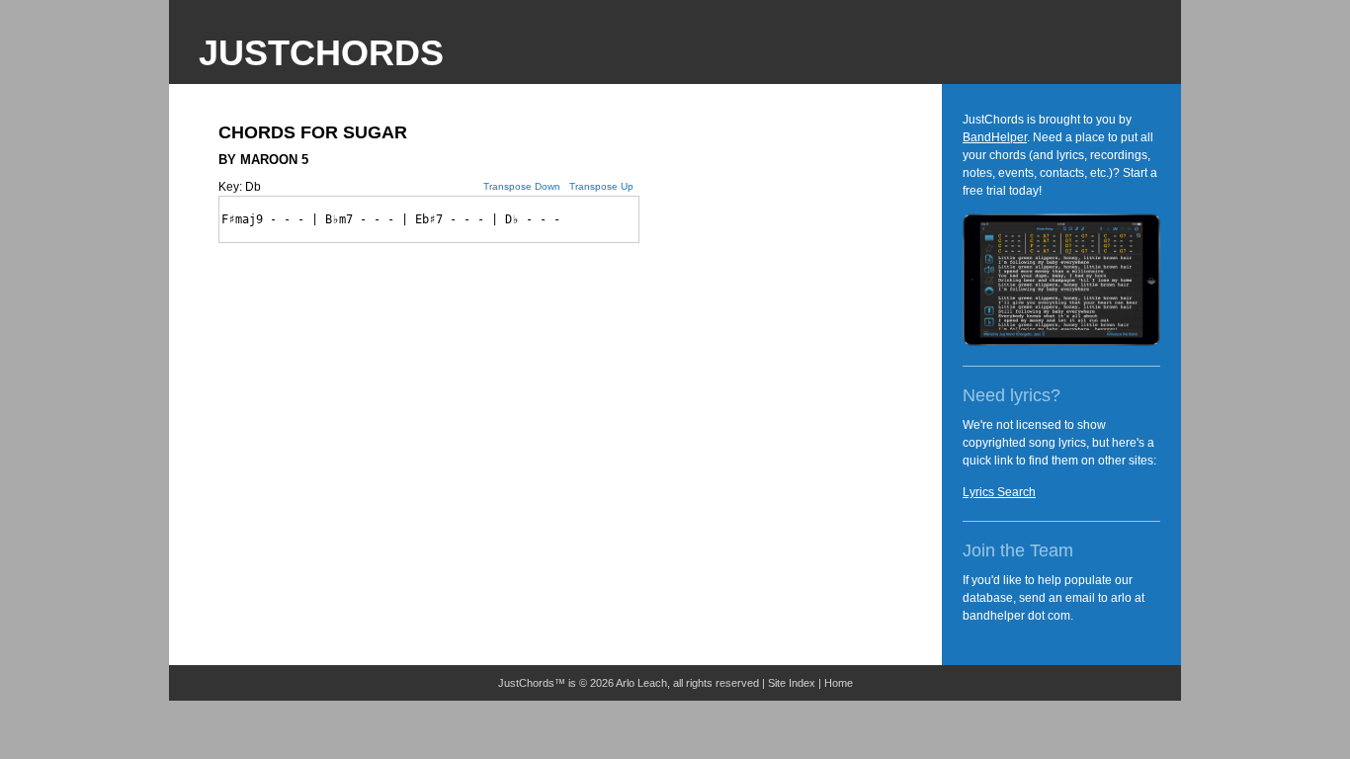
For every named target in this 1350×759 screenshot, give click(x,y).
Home (838, 683)
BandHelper (995, 137)
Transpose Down (521, 186)
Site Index (791, 683)
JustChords (321, 53)
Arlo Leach (641, 683)
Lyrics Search (999, 492)
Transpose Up (601, 186)
